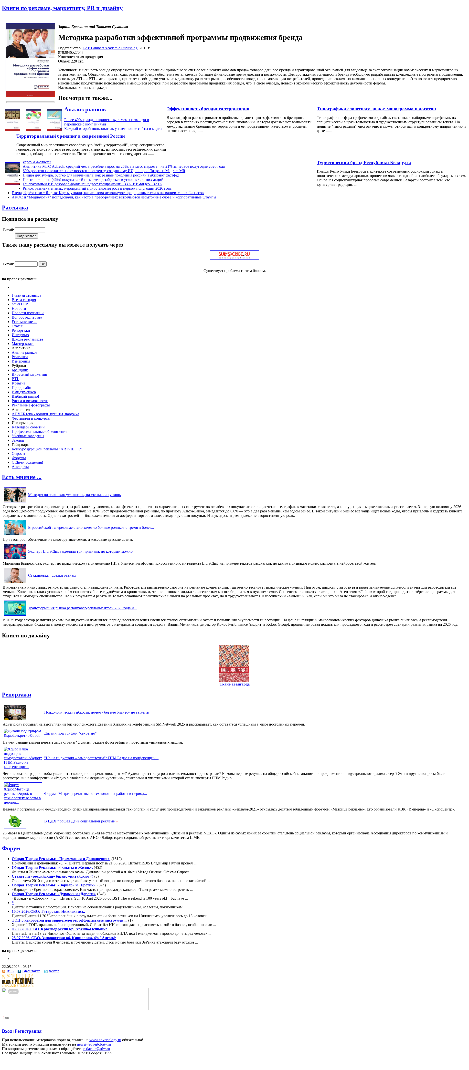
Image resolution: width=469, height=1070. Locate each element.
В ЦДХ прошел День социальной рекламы (80, 821)
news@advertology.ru (94, 1044)
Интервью (20, 335)
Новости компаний (28, 313)
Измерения (21, 361)
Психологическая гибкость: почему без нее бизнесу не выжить (96, 712)
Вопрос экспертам (27, 317)
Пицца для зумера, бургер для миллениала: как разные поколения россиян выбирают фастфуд (101, 175)
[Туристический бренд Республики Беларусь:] (12, 183)
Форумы (19, 458)
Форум (11, 848)
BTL (15, 379)
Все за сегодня (24, 300)
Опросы (18, 453)
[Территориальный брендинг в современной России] (54, 130)
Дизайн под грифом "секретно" (70, 733)
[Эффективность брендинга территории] (33, 130)
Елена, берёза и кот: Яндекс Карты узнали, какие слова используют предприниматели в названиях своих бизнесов (108, 193)
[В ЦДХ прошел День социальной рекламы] (15, 829)
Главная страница (26, 295)
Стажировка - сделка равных (52, 575)
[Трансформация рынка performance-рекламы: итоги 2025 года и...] (15, 615)
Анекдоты (20, 467)
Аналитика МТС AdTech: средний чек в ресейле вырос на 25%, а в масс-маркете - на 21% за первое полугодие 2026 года (124, 166)
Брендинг (20, 370)
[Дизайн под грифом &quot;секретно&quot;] (23, 735)
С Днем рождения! (27, 462)
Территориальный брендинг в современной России (70, 136)
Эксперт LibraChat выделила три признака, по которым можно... (82, 551)
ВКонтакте (31, 971)
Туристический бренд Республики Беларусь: (364, 162)
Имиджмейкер (24, 392)
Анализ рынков (85, 109)
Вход (7, 1031)
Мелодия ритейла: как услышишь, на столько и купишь (74, 495)
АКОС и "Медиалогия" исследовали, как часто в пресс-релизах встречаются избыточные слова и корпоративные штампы (114, 197)
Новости (19, 308)
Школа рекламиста (27, 339)
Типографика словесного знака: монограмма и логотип (376, 108)
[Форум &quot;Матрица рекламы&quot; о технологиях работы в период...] (23, 802)
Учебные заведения (28, 436)
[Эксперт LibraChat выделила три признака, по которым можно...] (15, 559)
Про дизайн (21, 387)
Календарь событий (28, 427)
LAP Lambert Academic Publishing (110, 48)
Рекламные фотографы (31, 405)
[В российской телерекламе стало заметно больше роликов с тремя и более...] (15, 535)
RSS (10, 971)
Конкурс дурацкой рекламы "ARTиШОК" (47, 449)
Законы (18, 440)
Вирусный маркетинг (30, 374)
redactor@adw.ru (96, 1049)
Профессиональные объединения (39, 431)
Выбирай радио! (25, 396)
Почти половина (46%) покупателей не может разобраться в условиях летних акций (93, 179)
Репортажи (21, 330)
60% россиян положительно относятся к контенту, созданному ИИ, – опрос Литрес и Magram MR (104, 171)
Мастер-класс (23, 344)
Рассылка (15, 207)
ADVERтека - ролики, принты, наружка (45, 414)
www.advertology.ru (105, 1040)
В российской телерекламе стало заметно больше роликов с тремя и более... (91, 527)
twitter (54, 971)
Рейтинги (20, 357)
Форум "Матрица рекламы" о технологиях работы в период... (95, 793)
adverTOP (20, 304)
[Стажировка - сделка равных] (15, 583)
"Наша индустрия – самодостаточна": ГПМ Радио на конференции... (101, 758)
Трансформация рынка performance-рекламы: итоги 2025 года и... (82, 608)
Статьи (17, 326)
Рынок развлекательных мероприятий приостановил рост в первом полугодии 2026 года (97, 188)
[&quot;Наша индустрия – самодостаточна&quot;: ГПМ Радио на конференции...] (23, 767)
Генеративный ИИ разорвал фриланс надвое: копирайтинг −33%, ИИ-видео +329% (92, 184)
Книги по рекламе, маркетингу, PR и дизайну (62, 8)
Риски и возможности (30, 401)
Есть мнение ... (24, 322)
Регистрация (28, 1031)
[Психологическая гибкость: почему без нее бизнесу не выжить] (15, 720)
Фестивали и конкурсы (31, 418)
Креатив (19, 383)
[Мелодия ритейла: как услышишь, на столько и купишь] (15, 502)
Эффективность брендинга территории (208, 108)
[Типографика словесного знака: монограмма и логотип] (12, 130)
